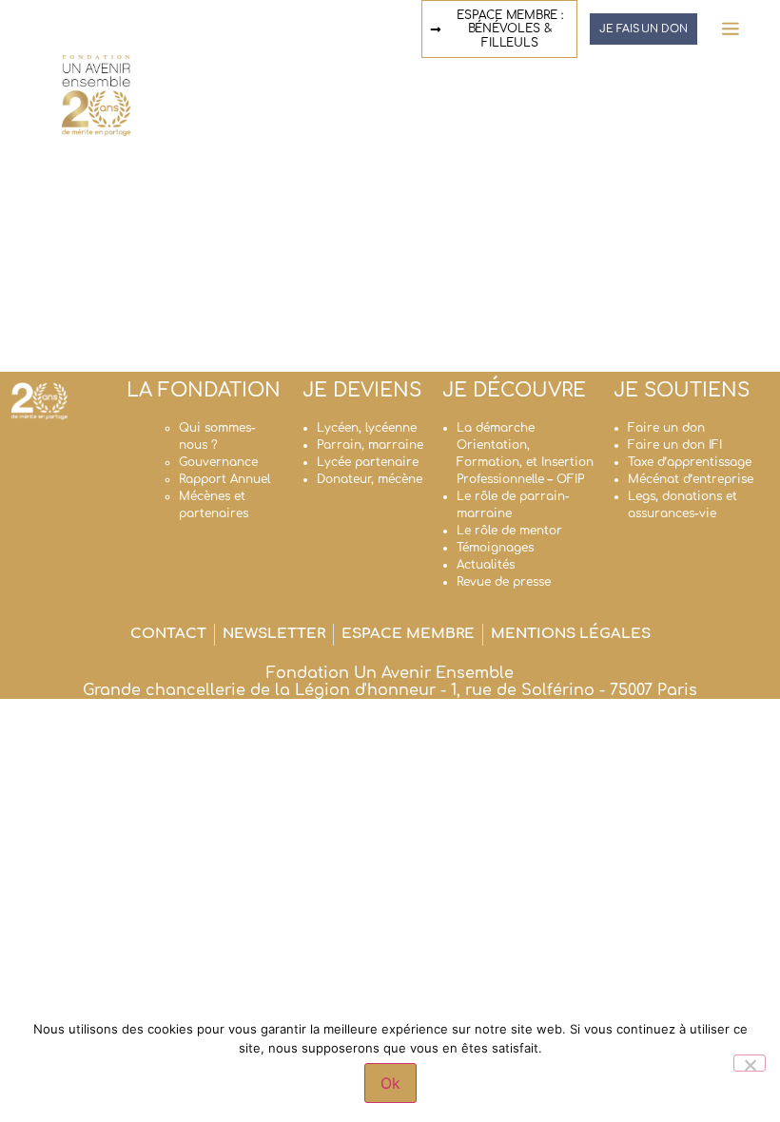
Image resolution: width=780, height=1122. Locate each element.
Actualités (486, 564)
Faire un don (666, 428)
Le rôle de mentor (509, 530)
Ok (390, 1083)
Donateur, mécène (369, 479)
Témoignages (495, 547)
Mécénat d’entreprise (690, 479)
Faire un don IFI (675, 445)
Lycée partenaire (368, 462)
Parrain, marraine (370, 445)
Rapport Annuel (224, 479)
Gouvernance (218, 462)
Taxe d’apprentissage (689, 462)
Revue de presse (504, 582)
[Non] (749, 1063)
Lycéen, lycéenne (367, 428)
